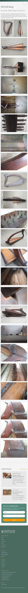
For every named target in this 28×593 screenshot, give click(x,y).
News (2, 543)
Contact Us (3, 545)
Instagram (3, 564)
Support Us (3, 546)
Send (14, 520)
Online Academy (4, 554)
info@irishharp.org (5, 579)
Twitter (2, 562)
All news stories (23, 469)
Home (2, 537)
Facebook (3, 560)
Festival (2, 556)
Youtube (3, 566)
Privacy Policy (4, 584)
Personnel (3, 541)
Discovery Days (4, 552)
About (2, 539)
